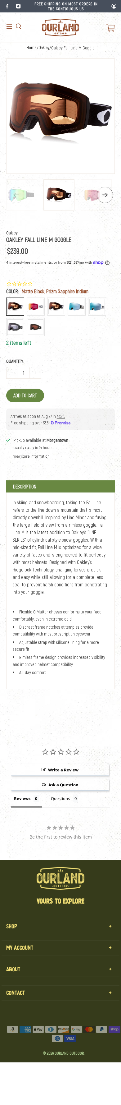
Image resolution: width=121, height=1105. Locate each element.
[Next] (105, 195)
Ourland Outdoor (69, 1053)
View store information (31, 456)
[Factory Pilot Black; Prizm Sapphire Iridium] (77, 307)
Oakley (43, 47)
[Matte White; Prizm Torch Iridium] (36, 307)
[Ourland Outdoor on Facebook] (7, 6)
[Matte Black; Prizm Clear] (15, 327)
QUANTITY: (15, 361)
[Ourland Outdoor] (60, 27)
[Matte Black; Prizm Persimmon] (56, 307)
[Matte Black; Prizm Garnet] (36, 327)
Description (24, 486)
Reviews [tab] (22, 798)
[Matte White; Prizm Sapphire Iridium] (97, 307)
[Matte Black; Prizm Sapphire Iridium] (15, 307)
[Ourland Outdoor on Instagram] (18, 6)
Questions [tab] (60, 798)
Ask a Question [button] (63, 785)
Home (32, 47)
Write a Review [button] (63, 770)
